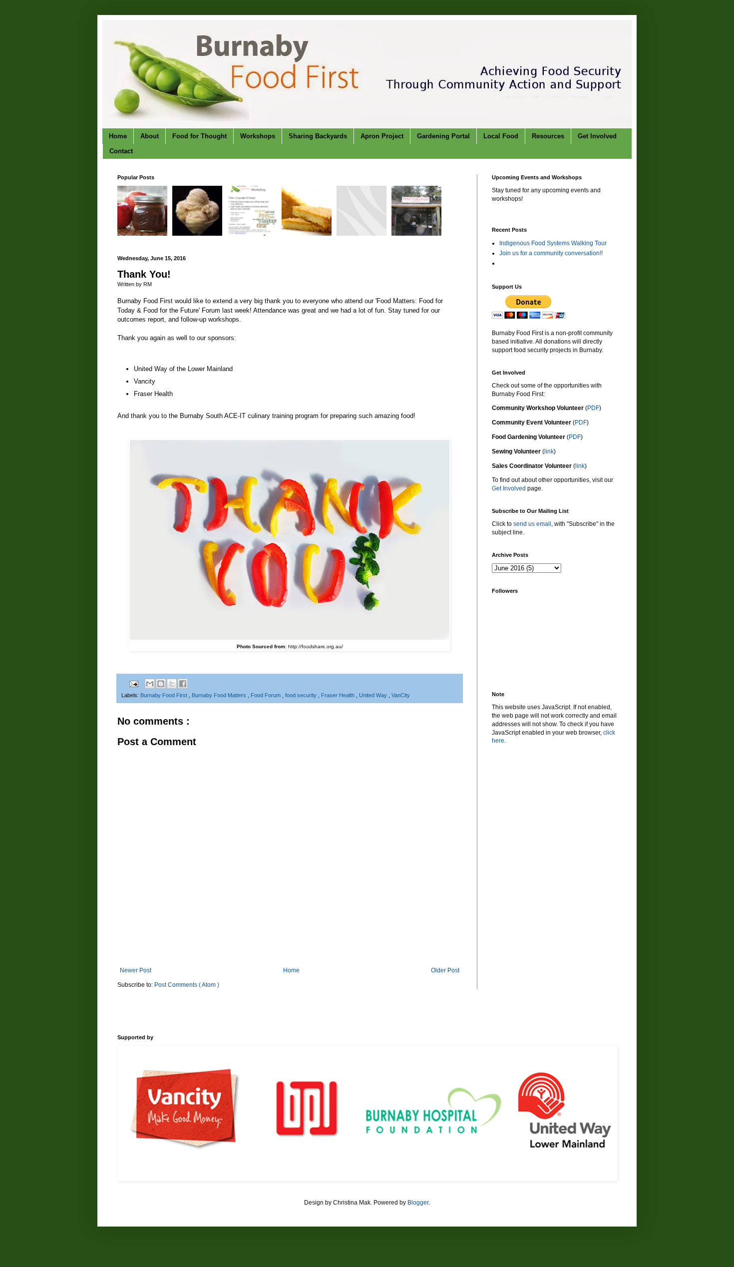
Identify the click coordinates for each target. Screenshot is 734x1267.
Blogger (417, 1202)
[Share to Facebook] (183, 684)
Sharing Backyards (318, 136)
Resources (548, 136)
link (549, 451)
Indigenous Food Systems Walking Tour (553, 243)
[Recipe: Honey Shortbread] (308, 233)
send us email (532, 523)
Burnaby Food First (164, 695)
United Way (373, 695)
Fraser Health (338, 695)
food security (301, 695)
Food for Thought (199, 136)
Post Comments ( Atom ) (186, 984)
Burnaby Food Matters (220, 695)
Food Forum (266, 695)
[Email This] (150, 684)
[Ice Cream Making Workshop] (198, 233)
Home (118, 136)
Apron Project (382, 136)
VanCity (400, 695)
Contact (121, 151)
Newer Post (135, 970)
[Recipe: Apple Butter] (143, 233)
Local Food (500, 136)
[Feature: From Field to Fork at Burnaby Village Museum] (417, 233)
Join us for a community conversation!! (551, 253)
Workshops (257, 136)
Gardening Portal (443, 136)
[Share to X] (172, 684)
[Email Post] (133, 683)
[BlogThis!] (161, 684)
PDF (593, 408)
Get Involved (597, 136)
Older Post (445, 970)
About (149, 136)
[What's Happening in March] (363, 233)
